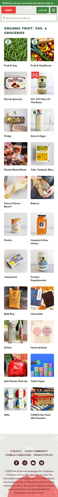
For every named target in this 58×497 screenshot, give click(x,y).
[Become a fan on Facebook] (16, 462)
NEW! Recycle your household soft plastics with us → (28, 2)
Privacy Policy (43, 454)
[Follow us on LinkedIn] (41, 462)
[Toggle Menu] (53, 10)
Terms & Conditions (18, 454)
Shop (8, 10)
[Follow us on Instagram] (24, 462)
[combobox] (31, 18)
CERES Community (36, 451)
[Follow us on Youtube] (33, 462)
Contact (16, 451)
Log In (43, 10)
